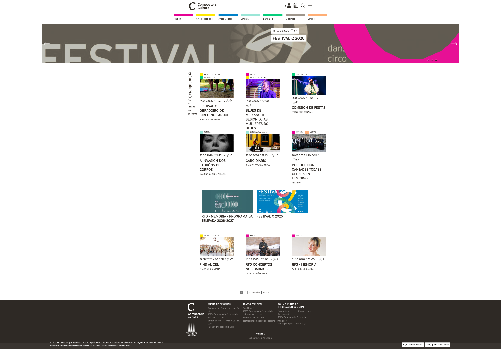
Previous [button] (47, 43)
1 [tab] (428, 60)
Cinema (245, 19)
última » (266, 292)
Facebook (190, 74)
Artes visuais (225, 19)
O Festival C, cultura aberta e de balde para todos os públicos (304, 40)
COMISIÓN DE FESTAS (309, 107)
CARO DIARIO (256, 161)
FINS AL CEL (209, 264)
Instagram (190, 80)
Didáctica (290, 19)
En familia (268, 19)
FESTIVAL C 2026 (270, 216)
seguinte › (256, 292)
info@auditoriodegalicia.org (221, 326)
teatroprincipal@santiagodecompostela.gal (264, 320)
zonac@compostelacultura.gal (292, 323)
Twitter (190, 92)
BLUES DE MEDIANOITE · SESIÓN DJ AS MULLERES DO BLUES (257, 119)
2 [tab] (432, 60)
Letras (311, 19)
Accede (287, 5)
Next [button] (454, 43)
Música (177, 19)
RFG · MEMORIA (304, 264)
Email (190, 98)
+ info (279, 54)
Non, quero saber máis (438, 344)
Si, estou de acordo (412, 344)
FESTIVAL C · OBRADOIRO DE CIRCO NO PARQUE (214, 110)
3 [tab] (436, 60)
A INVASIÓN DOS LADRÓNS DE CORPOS (213, 165)
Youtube (190, 86)
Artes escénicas (204, 19)
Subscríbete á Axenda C (260, 338)
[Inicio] (203, 10)
